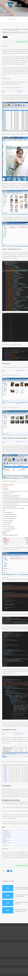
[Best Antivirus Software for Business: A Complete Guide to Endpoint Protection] (7, 910)
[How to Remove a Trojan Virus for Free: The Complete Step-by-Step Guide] (7, 903)
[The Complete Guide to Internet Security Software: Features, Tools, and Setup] (7, 895)
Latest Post (11, 19)
